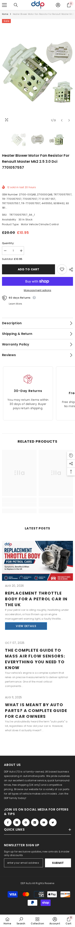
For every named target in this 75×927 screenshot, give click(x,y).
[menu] (4, 5)
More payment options (37, 290)
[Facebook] (8, 822)
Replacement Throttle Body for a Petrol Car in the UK (36, 599)
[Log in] (58, 5)
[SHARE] (70, 269)
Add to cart (28, 269)
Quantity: (8, 243)
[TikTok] (35, 822)
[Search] (15, 5)
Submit (58, 863)
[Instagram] (17, 822)
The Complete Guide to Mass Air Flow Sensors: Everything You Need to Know (35, 659)
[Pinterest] (26, 822)
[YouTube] (44, 822)
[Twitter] (53, 822)
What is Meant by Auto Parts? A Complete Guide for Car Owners (36, 710)
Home (5, 14)
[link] (19, 504)
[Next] (69, 120)
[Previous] (61, 120)
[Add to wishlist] (62, 269)
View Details (26, 626)
